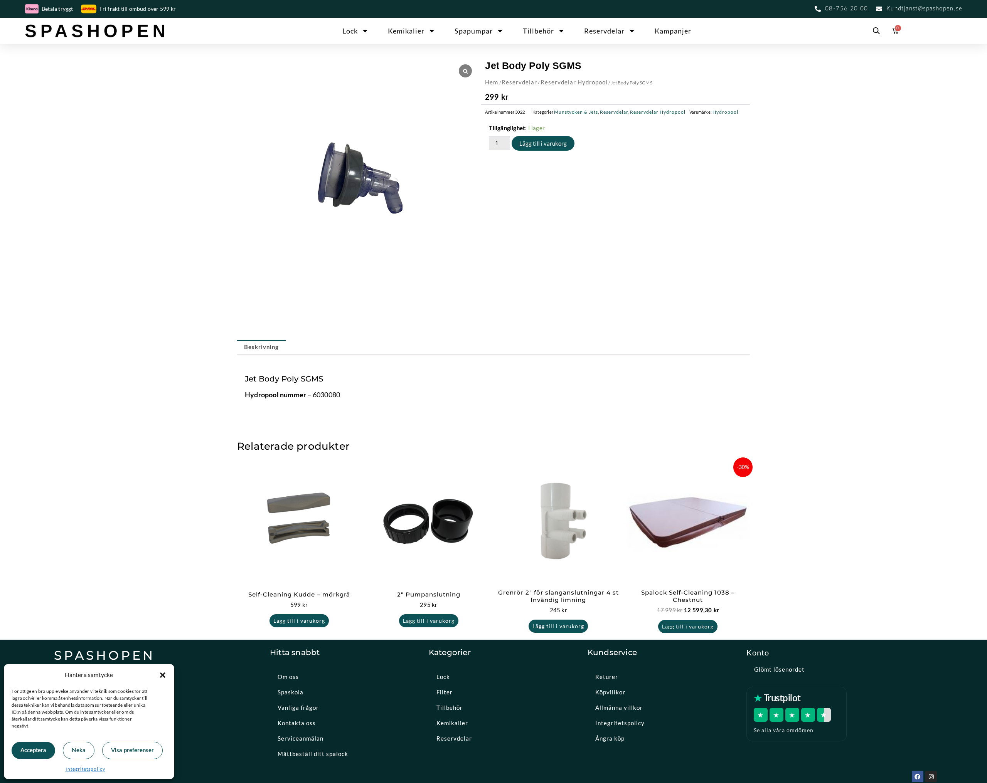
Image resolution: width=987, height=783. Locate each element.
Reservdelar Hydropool (574, 82)
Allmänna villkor (619, 707)
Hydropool (725, 112)
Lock (350, 31)
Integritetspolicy (85, 769)
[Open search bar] (876, 31)
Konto (757, 652)
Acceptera (33, 750)
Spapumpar (474, 31)
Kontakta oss (297, 722)
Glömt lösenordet (779, 669)
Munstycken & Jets (576, 112)
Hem (491, 82)
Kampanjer (673, 31)
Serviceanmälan (300, 738)
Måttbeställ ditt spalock (313, 753)
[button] (163, 675)
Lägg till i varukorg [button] (299, 620)
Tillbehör (538, 31)
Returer (606, 676)
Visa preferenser (132, 750)
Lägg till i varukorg (543, 143)
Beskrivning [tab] (261, 347)
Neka (79, 750)
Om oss (288, 676)
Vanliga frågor (298, 707)
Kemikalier (406, 31)
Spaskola (290, 692)
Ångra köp (610, 738)
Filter (444, 692)
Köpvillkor (610, 692)
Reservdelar (604, 31)
